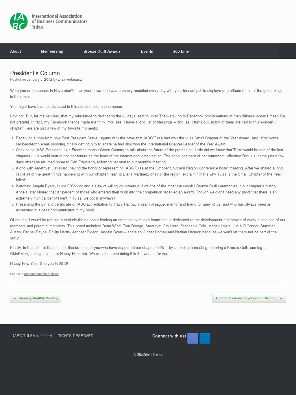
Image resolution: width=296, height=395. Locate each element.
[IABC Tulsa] (48, 21)
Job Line (181, 51)
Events (147, 51)
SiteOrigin (144, 354)
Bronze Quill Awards (102, 51)
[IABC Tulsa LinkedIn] (204, 338)
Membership (52, 51)
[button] (287, 51)
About (15, 51)
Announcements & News (41, 273)
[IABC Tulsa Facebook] (192, 338)
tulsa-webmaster (71, 79)
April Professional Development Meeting (249, 298)
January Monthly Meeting (35, 298)
